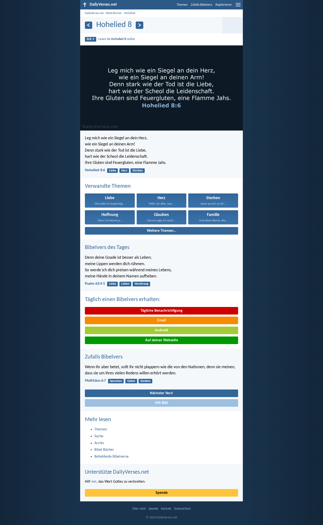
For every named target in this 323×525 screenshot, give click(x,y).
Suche (98, 436)
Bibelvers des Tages (107, 247)
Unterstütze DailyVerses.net (117, 472)
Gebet (131, 381)
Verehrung (141, 283)
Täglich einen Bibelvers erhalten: (122, 299)
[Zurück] (88, 25)
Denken (145, 381)
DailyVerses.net (94, 13)
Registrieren (223, 5)
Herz (124, 170)
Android (161, 330)
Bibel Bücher (114, 13)
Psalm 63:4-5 (95, 284)
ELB (89, 39)
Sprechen (116, 381)
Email (161, 320)
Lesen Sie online (116, 39)
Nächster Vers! (161, 393)
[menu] (238, 6)
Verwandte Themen (108, 186)
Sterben (137, 170)
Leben (125, 283)
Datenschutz (182, 509)
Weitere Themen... (161, 231)
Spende (162, 493)
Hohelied (129, 13)
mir (93, 482)
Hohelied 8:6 (95, 170)
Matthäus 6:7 (95, 381)
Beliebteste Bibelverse (111, 457)
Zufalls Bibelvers (201, 5)
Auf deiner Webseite (161, 340)
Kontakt (166, 509)
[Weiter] (139, 25)
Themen (182, 5)
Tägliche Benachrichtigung (161, 311)
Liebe (112, 170)
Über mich (139, 509)
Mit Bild (161, 403)
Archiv (99, 443)
